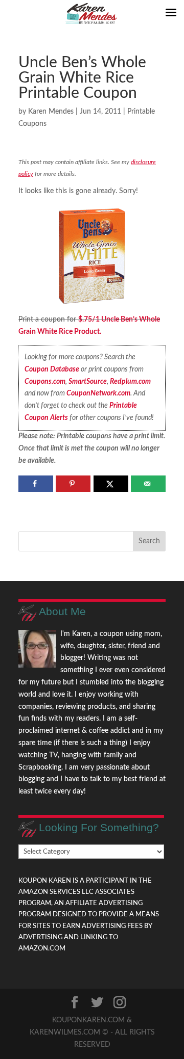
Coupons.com (45, 381)
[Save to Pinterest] (73, 483)
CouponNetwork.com (98, 393)
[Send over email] (148, 483)
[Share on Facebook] (35, 483)
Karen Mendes (51, 111)
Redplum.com (130, 381)
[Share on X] (111, 483)
